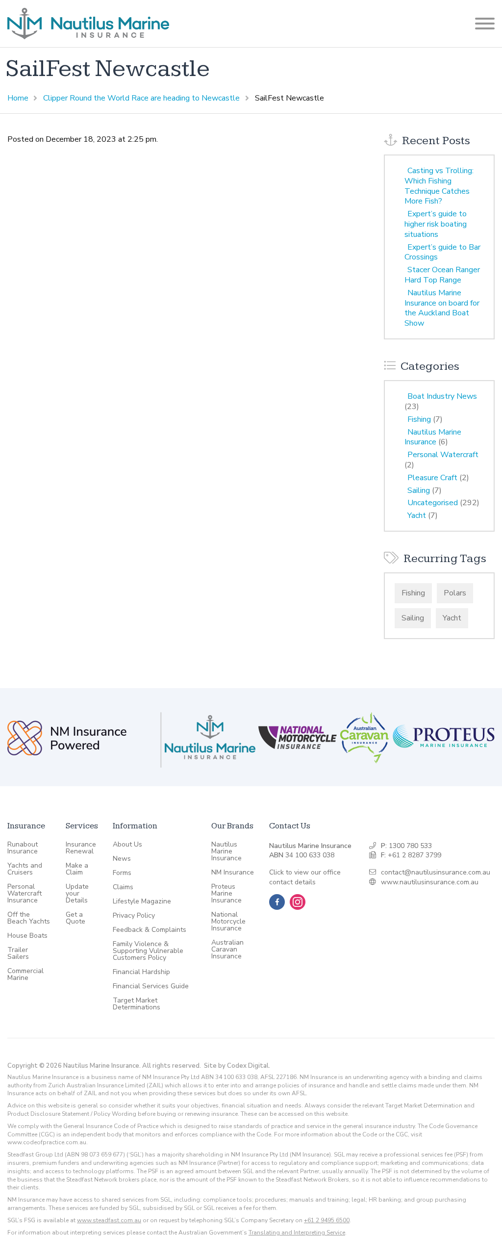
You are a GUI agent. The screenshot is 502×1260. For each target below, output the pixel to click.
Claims (123, 887)
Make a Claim (77, 869)
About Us (127, 844)
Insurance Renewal (81, 848)
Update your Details (77, 893)
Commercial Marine (25, 974)
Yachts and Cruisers (24, 869)
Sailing (418, 490)
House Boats (27, 935)
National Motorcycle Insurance (228, 921)
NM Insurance (232, 872)
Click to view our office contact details (305, 877)
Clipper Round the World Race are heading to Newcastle (141, 98)
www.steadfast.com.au (109, 1220)
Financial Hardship (141, 972)
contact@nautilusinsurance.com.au (435, 872)
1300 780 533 (410, 845)
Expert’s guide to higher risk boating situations (435, 224)
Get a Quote (75, 918)
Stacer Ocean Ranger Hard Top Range (442, 274)
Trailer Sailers (18, 953)
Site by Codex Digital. (237, 1065)
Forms (122, 873)
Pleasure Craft (432, 477)
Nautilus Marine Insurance (432, 437)
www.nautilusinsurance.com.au (429, 882)
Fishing (419, 419)
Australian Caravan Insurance (227, 949)
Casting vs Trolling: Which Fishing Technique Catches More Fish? (439, 185)
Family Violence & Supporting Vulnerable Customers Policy (148, 951)
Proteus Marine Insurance (226, 893)
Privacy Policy (134, 915)
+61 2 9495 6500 (327, 1220)
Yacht (416, 515)
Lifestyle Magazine (142, 901)
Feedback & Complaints (149, 929)
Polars (455, 593)
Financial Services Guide (151, 986)
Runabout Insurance (22, 848)
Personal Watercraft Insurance (24, 893)
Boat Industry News (442, 396)
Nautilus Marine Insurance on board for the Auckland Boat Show (441, 308)
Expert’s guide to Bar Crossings (442, 252)
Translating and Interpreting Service (297, 1232)
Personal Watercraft (442, 454)
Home (17, 98)
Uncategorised (432, 502)
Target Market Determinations (136, 1004)
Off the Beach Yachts (28, 918)
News (122, 858)
